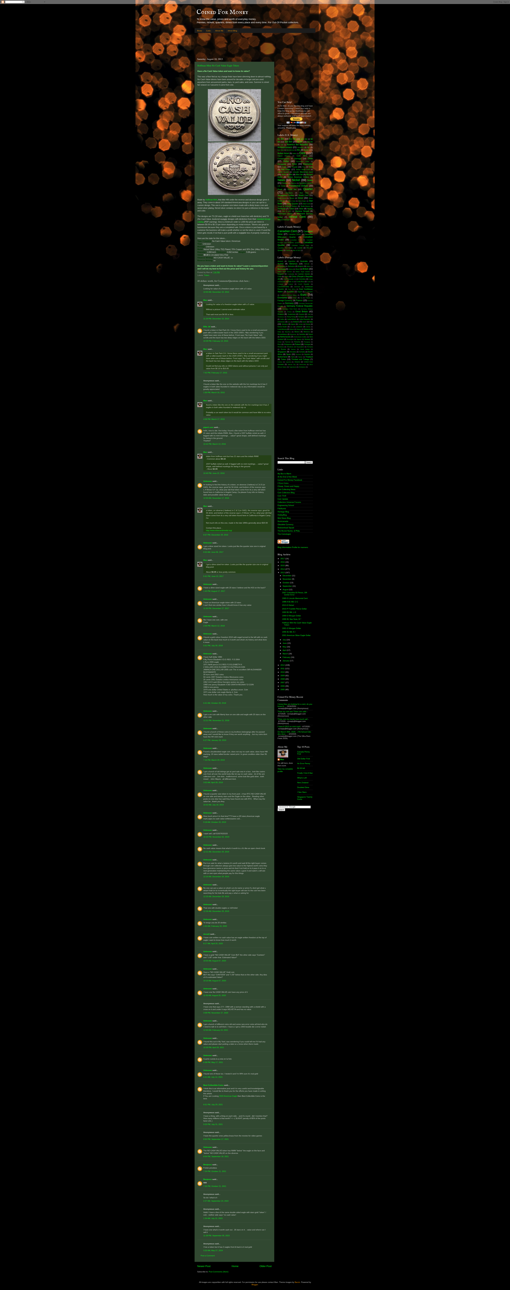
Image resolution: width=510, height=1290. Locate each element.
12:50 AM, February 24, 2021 (215, 1030)
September (287, 586)
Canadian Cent (287, 231)
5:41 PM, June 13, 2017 (213, 576)
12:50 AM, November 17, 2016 (216, 498)
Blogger (255, 1285)
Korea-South (282, 327)
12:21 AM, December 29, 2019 (216, 852)
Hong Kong (291, 317)
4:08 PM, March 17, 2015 (214, 419)
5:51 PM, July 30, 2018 (213, 646)
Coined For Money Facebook (290, 480)
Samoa (293, 349)
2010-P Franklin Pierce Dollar (294, 609)
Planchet (293, 183)
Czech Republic (303, 284)
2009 (282, 676)
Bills (298, 150)
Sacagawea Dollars (286, 195)
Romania (310, 347)
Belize (309, 266)
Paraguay (307, 342)
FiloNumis (282, 509)
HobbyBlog (282, 515)
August (286, 590)
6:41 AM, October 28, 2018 (214, 703)
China (286, 276)
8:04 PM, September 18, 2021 (216, 1156)
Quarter (308, 189)
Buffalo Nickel (283, 153)
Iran (289, 322)
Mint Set (299, 175)
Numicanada (283, 521)
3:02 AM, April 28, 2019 (213, 782)
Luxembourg (282, 329)
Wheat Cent (297, 216)
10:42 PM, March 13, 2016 (214, 444)
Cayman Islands (304, 274)
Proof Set (292, 189)
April (285, 650)
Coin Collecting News (286, 489)
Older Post (266, 1266)
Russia (283, 349)
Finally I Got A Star (305, 773)
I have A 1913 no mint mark (289, 727)
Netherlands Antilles (300, 337)
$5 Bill (299, 142)
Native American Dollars (298, 177)
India (282, 319)
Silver (300, 198)
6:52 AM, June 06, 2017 (213, 552)
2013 (282, 573)
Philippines (288, 344)
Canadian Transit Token (300, 245)
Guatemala (292, 314)
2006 (282, 686)
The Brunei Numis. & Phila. (289, 531)
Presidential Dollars (298, 186)
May (285, 647)
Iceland (310, 317)
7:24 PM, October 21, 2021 (214, 1171)
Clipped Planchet (284, 156)
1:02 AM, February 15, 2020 (215, 926)
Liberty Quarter (283, 172)
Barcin (297, 1282)
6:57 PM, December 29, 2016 (215, 535)
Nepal (310, 334)
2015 (282, 566)
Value (301, 209)
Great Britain (301, 311)
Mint (290, 175)
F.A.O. (295, 298)
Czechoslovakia (283, 287)
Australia (304, 261)
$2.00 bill (301, 768)
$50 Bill (310, 142)
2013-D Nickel (288, 605)
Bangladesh (281, 266)
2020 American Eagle (228, 1096)
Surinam (298, 354)
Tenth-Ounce (305, 206)
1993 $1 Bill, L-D (289, 612)
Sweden (307, 354)
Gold (311, 167)
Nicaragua (290, 339)
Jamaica (285, 324)
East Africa (291, 289)
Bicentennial (290, 150)
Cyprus (290, 284)
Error (294, 164)
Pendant (285, 183)
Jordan (300, 324)
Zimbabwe (302, 367)
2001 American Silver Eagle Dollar (296, 635)
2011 (282, 669)
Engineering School (286, 505)
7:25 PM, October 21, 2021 (214, 1186)
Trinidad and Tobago (300, 359)
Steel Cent (306, 204)
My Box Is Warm (284, 474)
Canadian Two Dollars (285, 248)
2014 (282, 569)
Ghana (289, 312)
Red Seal (304, 193)
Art (308, 147)
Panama (297, 342)
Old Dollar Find (303, 759)
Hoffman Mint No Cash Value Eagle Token (218, 65)
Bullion (294, 153)
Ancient (280, 261)
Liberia (308, 327)
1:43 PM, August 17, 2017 (214, 591)
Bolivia (291, 269)
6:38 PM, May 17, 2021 (213, 1062)
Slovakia (293, 352)
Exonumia (308, 164)
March (285, 654)
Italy (311, 322)
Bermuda (281, 269)
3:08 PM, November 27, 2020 (215, 1013)
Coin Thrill (282, 496)
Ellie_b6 (207, 327)
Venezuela (302, 364)
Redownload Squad (286, 528)
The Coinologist (284, 534)
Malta (279, 332)
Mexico (297, 332)
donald (206, 934)
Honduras (281, 317)
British (306, 269)
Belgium (301, 266)
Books (306, 150)
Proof (280, 189)
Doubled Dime (303, 787)
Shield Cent (303, 195)
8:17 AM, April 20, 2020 (213, 944)
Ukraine (297, 362)
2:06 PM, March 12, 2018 (214, 626)
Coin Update (283, 499)
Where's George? (284, 220)
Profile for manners (300, 547)
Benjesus (207, 1165)
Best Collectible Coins (213, 1085)
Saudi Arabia (304, 349)
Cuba (309, 281)
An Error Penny (303, 763)
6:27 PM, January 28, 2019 (214, 740)
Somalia (302, 352)
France (299, 300)
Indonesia (281, 322)
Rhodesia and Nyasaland (295, 347)
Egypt (300, 292)
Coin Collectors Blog (286, 493)
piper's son (208, 427)
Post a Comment (208, 1256)
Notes (310, 180)
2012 (282, 665)
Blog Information (284, 547)
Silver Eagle (302, 201)
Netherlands (285, 337)
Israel (304, 322)
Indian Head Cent (303, 169)
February (287, 657)
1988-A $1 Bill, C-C (290, 602)
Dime (310, 158)
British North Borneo (285, 271)
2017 (282, 559)
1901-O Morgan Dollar (291, 628)
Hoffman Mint (211, 200)
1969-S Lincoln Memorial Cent (295, 598)
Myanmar (293, 334)
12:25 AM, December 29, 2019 (216, 897)
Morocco (307, 332)
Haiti (309, 314)
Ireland (296, 322)
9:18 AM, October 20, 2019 (214, 822)
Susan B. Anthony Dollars (287, 206)
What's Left (302, 778)
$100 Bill (304, 139)
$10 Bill (292, 139)
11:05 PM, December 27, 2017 (216, 608)
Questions (289, 193)
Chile (279, 276)
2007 (282, 683)
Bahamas (293, 264)
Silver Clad (291, 201)
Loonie (299, 248)
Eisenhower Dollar (302, 161)
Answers (300, 147)
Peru (279, 344)
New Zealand (302, 783)
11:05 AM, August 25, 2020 (214, 995)
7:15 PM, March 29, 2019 (214, 760)
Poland (298, 344)
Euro (303, 294)
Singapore (282, 352)
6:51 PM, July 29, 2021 (213, 1105)
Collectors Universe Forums (289, 502)
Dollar (286, 161)
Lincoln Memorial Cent (303, 172)
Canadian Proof (296, 240)
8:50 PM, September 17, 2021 (216, 1139)
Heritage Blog (283, 512)
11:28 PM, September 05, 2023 (216, 1236)
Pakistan (288, 342)
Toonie (288, 250)
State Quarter (292, 204)
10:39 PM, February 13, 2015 (215, 341)
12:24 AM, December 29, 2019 (216, 877)
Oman (280, 342)
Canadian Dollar (294, 234)
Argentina (291, 261)
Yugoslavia (292, 367)
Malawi (292, 329)
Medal (284, 175)
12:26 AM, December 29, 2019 (216, 911)
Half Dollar (285, 169)
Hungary (301, 317)
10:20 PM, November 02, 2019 (216, 837)
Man (205, 300)
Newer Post (204, 1266)
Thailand (309, 357)
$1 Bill (281, 139)
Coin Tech (302, 156)
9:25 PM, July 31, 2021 (213, 1124)
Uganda (288, 362)
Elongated (282, 164)
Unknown (207, 481)
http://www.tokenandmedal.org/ (219, 530)
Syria (293, 357)
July (284, 640)
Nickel (296, 180)
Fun (303, 167)
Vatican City (292, 364)
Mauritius (288, 332)
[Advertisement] (243, 43)
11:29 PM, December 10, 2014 (216, 319)
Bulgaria (281, 274)
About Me (219, 30)
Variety (310, 209)
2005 (282, 690)
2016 (282, 562)
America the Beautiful (297, 144)
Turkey (280, 362)
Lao (291, 327)
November (287, 579)
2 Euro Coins (283, 483)
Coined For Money (222, 12)
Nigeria (299, 339)
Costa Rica (300, 282)
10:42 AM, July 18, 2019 (213, 805)
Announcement (285, 147)
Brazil (298, 269)
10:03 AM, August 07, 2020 (214, 961)
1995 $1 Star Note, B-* (291, 619)
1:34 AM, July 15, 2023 (213, 1218)
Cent (302, 153)
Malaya (299, 329)
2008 (282, 679)
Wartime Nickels (302, 211)
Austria (280, 264)
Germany (289, 303)
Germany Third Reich (289, 309)
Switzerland (282, 357)
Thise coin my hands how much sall (292, 719)
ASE (281, 145)
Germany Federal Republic (300, 306)
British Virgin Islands (303, 271)
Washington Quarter (285, 214)
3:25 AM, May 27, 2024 (213, 1250)
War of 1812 (286, 211)
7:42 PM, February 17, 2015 (215, 373)
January (286, 661)
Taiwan (300, 357)
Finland (307, 298)
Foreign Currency (285, 301)
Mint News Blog (284, 518)
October (286, 583)
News (281, 180)
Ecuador (290, 292)
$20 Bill (288, 141)
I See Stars (302, 792)
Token (206, 275)
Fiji (301, 298)
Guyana (301, 314)
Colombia (302, 279)
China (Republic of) (289, 279)
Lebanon (299, 327)
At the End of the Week (287, 477)
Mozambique (282, 334)
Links (208, 30)
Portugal (307, 344)
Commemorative (284, 159)
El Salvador (309, 291)
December (287, 576)
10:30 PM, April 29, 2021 (213, 1047)
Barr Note (281, 150)
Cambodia (291, 274)
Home (199, 30)
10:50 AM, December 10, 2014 (216, 292)
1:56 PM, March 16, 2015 (214, 393)
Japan (293, 324)
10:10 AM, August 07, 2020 (214, 981)
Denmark (297, 286)
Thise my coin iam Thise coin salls (292, 712)
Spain (288, 354)
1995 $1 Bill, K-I (288, 632)
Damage (297, 159)
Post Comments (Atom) (218, 1272)
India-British (291, 319)
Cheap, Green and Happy (288, 486)
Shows (291, 198)
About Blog (232, 30)
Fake (284, 167)
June (285, 643)
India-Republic (304, 319)
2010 (282, 672)
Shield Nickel (282, 198)
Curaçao (280, 284)
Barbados (291, 266)
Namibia (302, 334)
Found (294, 167)
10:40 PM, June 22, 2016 (214, 473)
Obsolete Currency (285, 525)
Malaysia (307, 329)
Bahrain (306, 264)
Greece (281, 314)
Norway (307, 339)
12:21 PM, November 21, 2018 (216, 720)
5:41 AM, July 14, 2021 (213, 1077)
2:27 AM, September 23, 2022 (216, 1201)
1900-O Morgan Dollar (291, 616)
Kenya (308, 324)
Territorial (282, 209)
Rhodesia (281, 347)
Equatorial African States (288, 295)
